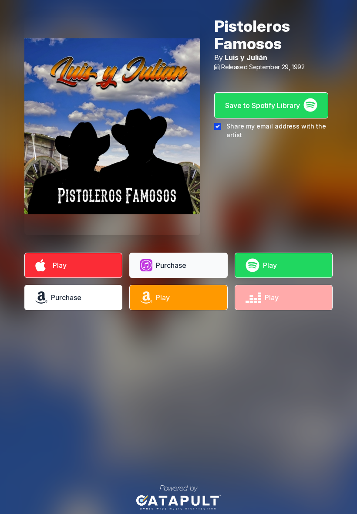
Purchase (171, 265)
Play (58, 265)
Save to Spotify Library (262, 105)
